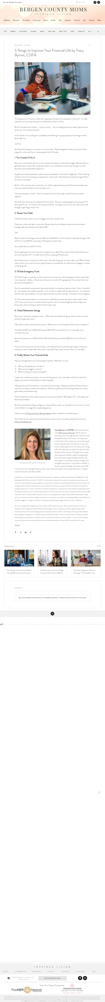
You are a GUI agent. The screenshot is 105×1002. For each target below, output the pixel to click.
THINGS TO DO (81, 31)
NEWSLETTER (36, 971)
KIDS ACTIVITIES (23, 31)
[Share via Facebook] (16, 532)
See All (99, 546)
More (89, 31)
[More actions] (89, 45)
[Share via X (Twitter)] (21, 532)
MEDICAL (42, 31)
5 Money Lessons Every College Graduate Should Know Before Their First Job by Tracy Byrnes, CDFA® (51, 571)
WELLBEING (33, 31)
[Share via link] (31, 532)
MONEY (17, 525)
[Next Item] (99, 792)
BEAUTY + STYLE (63, 31)
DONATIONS (81, 971)
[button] (98, 31)
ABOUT (6, 971)
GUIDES (72, 31)
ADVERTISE (65, 971)
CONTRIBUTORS (20, 971)
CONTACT (51, 971)
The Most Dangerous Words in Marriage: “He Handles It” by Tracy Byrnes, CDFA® (84, 571)
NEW (5, 31)
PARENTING (12, 31)
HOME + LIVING (51, 31)
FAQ (94, 971)
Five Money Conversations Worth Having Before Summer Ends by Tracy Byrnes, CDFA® (19, 571)
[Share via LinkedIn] (26, 532)
